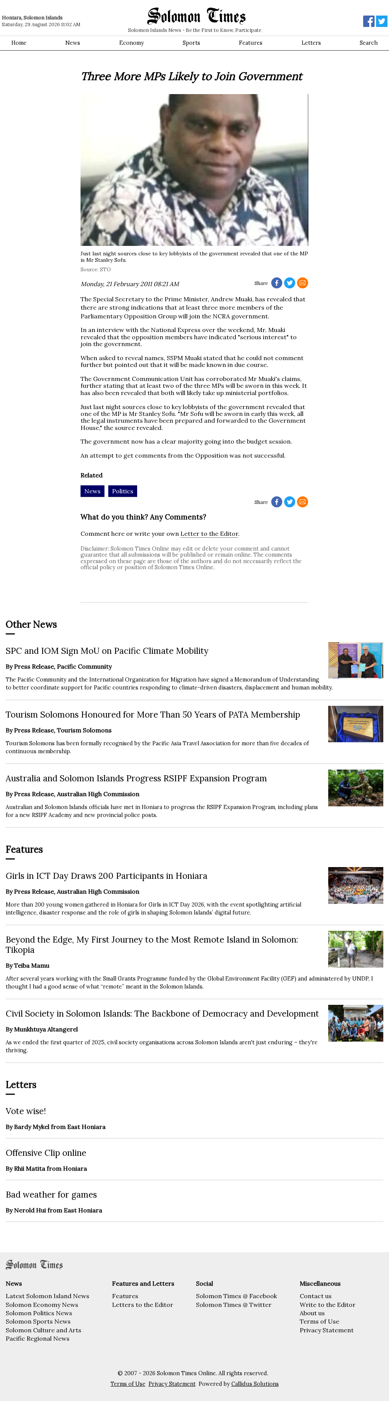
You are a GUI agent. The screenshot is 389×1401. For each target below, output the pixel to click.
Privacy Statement (327, 1330)
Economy (131, 42)
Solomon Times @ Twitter (234, 1304)
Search (369, 42)
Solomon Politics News (39, 1313)
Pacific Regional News (38, 1338)
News (72, 42)
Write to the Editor (328, 1304)
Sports (191, 42)
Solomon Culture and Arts (43, 1330)
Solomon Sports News (38, 1321)
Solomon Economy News (42, 1304)
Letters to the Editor (142, 1304)
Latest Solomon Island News (47, 1296)
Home (19, 42)
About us (312, 1313)
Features (250, 42)
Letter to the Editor (209, 533)
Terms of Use (319, 1321)
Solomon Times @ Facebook (236, 1296)
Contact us (316, 1296)
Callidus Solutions (255, 1384)
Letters (311, 42)
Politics (122, 491)
